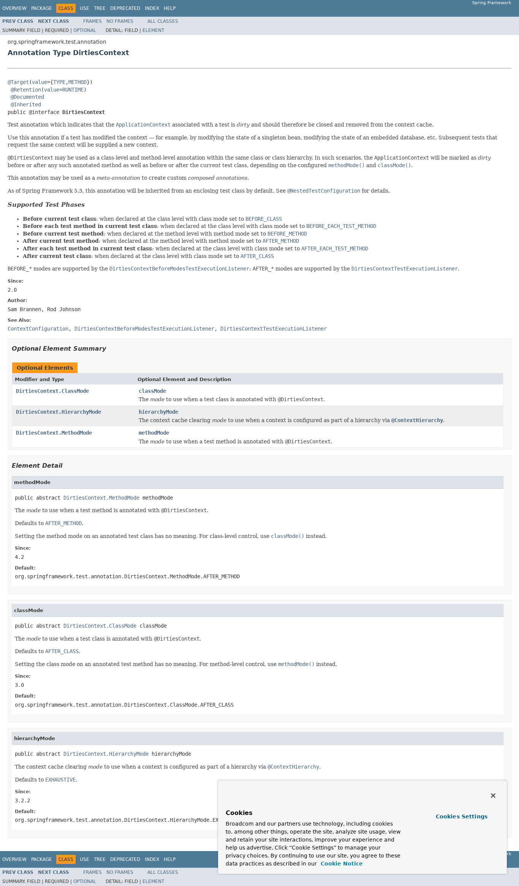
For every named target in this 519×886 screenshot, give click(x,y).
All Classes (162, 21)
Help (170, 8)
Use (84, 8)
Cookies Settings (461, 816)
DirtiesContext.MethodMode (54, 433)
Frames (92, 21)
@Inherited (26, 104)
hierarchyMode (158, 412)
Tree (100, 8)
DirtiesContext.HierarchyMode (58, 412)
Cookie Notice (341, 864)
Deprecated (125, 8)
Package (41, 8)
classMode (152, 391)
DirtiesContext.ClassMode (52, 391)
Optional (84, 30)
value (39, 82)
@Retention (26, 90)
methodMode (154, 433)
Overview (14, 8)
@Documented (27, 97)
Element (153, 30)
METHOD (77, 82)
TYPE (59, 82)
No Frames (119, 21)
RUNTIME (73, 90)
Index (152, 8)
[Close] (493, 795)
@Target (18, 82)
